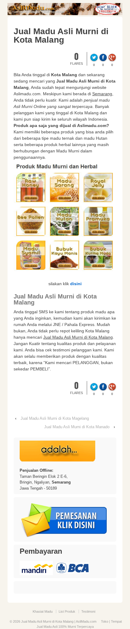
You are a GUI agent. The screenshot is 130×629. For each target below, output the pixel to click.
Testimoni (88, 611)
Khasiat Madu (43, 611)
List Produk (67, 611)
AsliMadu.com (86, 621)
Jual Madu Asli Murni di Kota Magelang (55, 418)
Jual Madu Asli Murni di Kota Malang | (48, 621)
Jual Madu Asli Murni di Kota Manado (76, 427)
